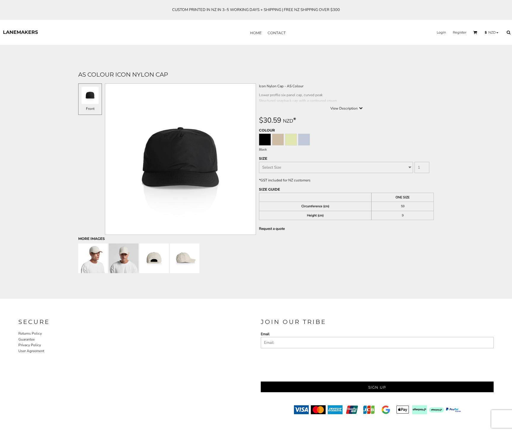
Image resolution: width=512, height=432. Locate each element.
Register (459, 32)
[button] (475, 32)
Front (90, 108)
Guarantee (26, 339)
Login (441, 32)
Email (265, 334)
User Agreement (31, 351)
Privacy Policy (29, 345)
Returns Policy (30, 333)
